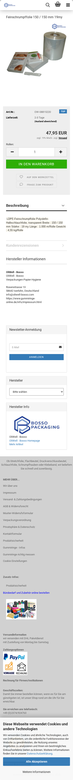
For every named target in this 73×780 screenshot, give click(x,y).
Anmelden (36, 357)
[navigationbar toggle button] (68, 5)
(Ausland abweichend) (45, 121)
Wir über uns (10, 485)
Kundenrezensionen (22, 245)
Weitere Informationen (36, 772)
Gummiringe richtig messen (19, 554)
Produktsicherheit (13, 540)
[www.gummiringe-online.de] (8, 5)
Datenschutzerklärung (39, 753)
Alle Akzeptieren (36, 761)
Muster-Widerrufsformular (18, 513)
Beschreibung (17, 205)
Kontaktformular (12, 533)
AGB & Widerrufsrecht (15, 506)
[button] (12, 152)
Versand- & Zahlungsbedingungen (22, 499)
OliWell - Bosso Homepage (24, 440)
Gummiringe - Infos (14, 547)
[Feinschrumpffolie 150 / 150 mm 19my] (36, 53)
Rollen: (10, 144)
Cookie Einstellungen (15, 560)
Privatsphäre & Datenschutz (19, 526)
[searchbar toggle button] (48, 5)
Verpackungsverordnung (17, 520)
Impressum (9, 492)
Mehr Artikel (16, 444)
